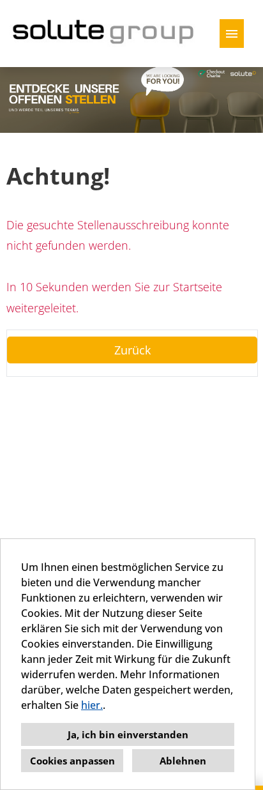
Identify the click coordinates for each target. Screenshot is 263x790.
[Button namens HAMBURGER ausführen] (232, 33)
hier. (92, 705)
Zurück (132, 350)
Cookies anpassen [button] (72, 760)
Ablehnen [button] (183, 760)
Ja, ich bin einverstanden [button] (128, 734)
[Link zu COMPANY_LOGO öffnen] (104, 33)
